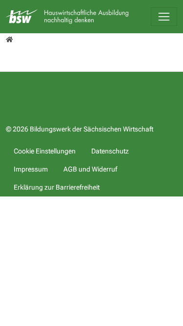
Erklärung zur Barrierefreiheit (57, 187)
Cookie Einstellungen (45, 151)
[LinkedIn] (88, 99)
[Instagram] (64, 99)
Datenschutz (110, 151)
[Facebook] (41, 99)
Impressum (31, 169)
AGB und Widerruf (90, 169)
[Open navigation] (164, 16)
